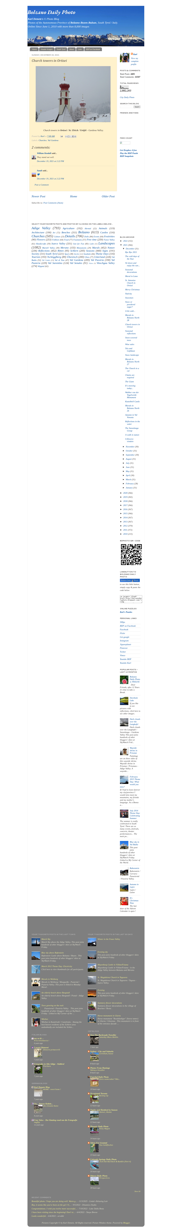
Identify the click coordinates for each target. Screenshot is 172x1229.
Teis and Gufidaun (130, 349)
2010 (125, 534)
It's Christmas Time (134, 900)
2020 (125, 493)
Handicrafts (41, 244)
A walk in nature (132, 435)
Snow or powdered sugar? (130, 304)
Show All (137, 1191)
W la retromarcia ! (41, 1040)
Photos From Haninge (100, 1068)
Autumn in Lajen (134, 885)
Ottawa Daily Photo (98, 1176)
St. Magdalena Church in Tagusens (112, 977)
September (130, 455)
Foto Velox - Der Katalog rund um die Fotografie (55, 1120)
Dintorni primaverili (51, 1050)
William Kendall (44, 153)
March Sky (45, 939)
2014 (125, 517)
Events (96, 236)
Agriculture (69, 228)
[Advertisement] (74, 213)
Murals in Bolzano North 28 (132, 317)
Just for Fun (78, 244)
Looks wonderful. (39, 1216)
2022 (125, 241)
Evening (101, 990)
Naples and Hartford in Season (103, 1110)
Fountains (77, 240)
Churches (43, 140)
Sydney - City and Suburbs (101, 1051)
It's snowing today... (130, 387)
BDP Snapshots (127, 156)
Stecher (76, 254)
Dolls (86, 236)
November (130, 446)
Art (54, 232)
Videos (91, 263)
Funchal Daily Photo (99, 1077)
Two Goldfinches (106, 1145)
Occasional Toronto (98, 1093)
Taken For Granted (98, 1143)
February (130, 483)
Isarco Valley (58, 243)
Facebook (124, 629)
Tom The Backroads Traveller (103, 1035)
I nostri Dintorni (41, 1047)
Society (35, 253)
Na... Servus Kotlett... (43, 1104)
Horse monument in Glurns (109, 1015)
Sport (67, 254)
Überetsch (72, 257)
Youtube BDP (125, 659)
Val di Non (59, 260)
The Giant (129, 381)
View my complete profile (135, 61)
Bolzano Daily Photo (51, 12)
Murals (96, 247)
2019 (125, 497)
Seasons (90, 250)
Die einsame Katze (50, 1106)
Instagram (124, 640)
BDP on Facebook (93, 49)
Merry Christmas (132, 289)
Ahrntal (88, 228)
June (128, 467)
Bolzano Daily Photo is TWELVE (135, 679)
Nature (111, 247)
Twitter (123, 652)
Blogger (126, 1223)
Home (34, 49)
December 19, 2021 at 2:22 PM (50, 161)
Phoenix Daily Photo (99, 1126)
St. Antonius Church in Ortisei (130, 283)
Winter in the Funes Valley (109, 939)
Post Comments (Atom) (53, 203)
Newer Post (38, 196)
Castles (104, 232)
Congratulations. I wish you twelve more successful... (54, 1208)
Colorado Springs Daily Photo (103, 1159)
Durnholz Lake (134, 699)
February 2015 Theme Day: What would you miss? (130, 782)
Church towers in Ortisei (132, 325)
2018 (125, 501)
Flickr (122, 633)
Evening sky (103, 952)
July (128, 463)
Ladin (92, 244)
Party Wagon (104, 1128)
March (129, 479)
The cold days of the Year (132, 257)
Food (66, 240)
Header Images (47, 49)
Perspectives (104, 1178)
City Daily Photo (127, 97)
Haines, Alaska (105, 1112)
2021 (125, 245)
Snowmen (129, 298)
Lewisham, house (106, 1053)
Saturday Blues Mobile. (109, 1037)
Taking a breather (97, 1070)
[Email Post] (61, 136)
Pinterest (123, 648)
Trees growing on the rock (52, 1005)
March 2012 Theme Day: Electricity (56, 966)
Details (70, 236)
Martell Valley (48, 248)
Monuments (81, 248)
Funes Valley (109, 240)
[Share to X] (71, 136)
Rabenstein (134, 868)
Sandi (39, 170)
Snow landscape (132, 355)
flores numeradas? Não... (109, 1079)
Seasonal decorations (131, 270)
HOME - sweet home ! (52, 1089)
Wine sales (129, 344)
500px (122, 622)
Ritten (61, 250)
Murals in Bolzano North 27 (132, 361)
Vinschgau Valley (106, 263)
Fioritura (47, 1066)
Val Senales (76, 263)
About (71, 49)
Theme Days (102, 253)
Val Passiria (97, 260)
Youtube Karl (125, 663)
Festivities (109, 236)
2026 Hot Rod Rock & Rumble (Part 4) (115, 1161)
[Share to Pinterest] (75, 136)
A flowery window (129, 440)
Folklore (55, 240)
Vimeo (122, 655)
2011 (125, 530)
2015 (125, 513)
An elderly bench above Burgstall (55, 992)
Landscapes (106, 243)
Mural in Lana (131, 276)
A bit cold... (130, 311)
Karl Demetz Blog (42, 1087)
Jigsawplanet (125, 644)
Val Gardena (53, 140)
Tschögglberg (54, 257)
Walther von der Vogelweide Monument (132, 395)
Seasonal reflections (130, 332)
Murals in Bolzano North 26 (132, 408)
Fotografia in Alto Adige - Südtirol (49, 1064)
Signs (105, 250)
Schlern (74, 250)
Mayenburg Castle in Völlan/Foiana (113, 964)
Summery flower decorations (110, 1003)
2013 (125, 521)
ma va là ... (39, 1038)
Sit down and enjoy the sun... (132, 264)
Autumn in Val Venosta (131, 416)
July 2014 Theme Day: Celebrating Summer (135, 814)
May (128, 471)
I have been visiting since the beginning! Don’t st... (53, 1212)
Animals (103, 228)
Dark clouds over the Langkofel (135, 721)
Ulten (87, 257)
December (130, 248)
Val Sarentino (55, 263)
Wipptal (41, 266)
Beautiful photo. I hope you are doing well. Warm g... (54, 1201)
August (129, 459)
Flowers (41, 239)
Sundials (87, 254)
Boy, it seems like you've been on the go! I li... (51, 1205)
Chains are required (129, 376)
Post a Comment (42, 185)
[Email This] (66, 136)
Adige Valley (41, 228)
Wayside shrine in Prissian (133, 750)
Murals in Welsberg (49, 979)
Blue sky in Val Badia (134, 843)
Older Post (108, 196)
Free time (92, 239)
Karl (135, 54)
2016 (125, 509)
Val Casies (46, 260)
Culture (57, 236)
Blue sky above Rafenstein (52, 953)
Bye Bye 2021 (131, 252)
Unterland (99, 257)
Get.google (124, 637)
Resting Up (103, 1096)
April (128, 475)
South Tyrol (61, 49)
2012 (125, 526)
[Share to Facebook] (73, 136)
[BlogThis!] (68, 136)
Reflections (44, 250)
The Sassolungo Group (132, 429)
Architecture (38, 232)
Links (80, 49)
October (129, 451)
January (129, 487)
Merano (64, 247)
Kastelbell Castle (132, 401)
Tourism (36, 257)
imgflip (37, 1122)
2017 (125, 505)
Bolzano (84, 232)
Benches (66, 232)
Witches (44, 1019)
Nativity (128, 293)
